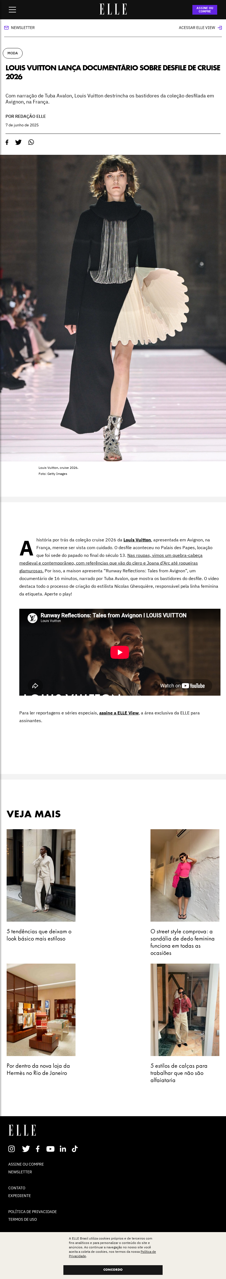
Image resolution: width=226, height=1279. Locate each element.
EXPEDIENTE (19, 1195)
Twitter (26, 1148)
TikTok (76, 1148)
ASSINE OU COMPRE (205, 9)
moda (12, 53)
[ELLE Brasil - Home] (113, 13)
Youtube (51, 1148)
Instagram (14, 1148)
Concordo (113, 1270)
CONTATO (16, 1187)
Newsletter (23, 27)
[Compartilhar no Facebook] (7, 142)
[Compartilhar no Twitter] (18, 142)
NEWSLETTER (20, 1171)
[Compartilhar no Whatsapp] (31, 142)
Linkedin (63, 1148)
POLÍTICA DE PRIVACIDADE (32, 1211)
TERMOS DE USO (22, 1219)
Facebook (38, 1148)
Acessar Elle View (197, 27)
